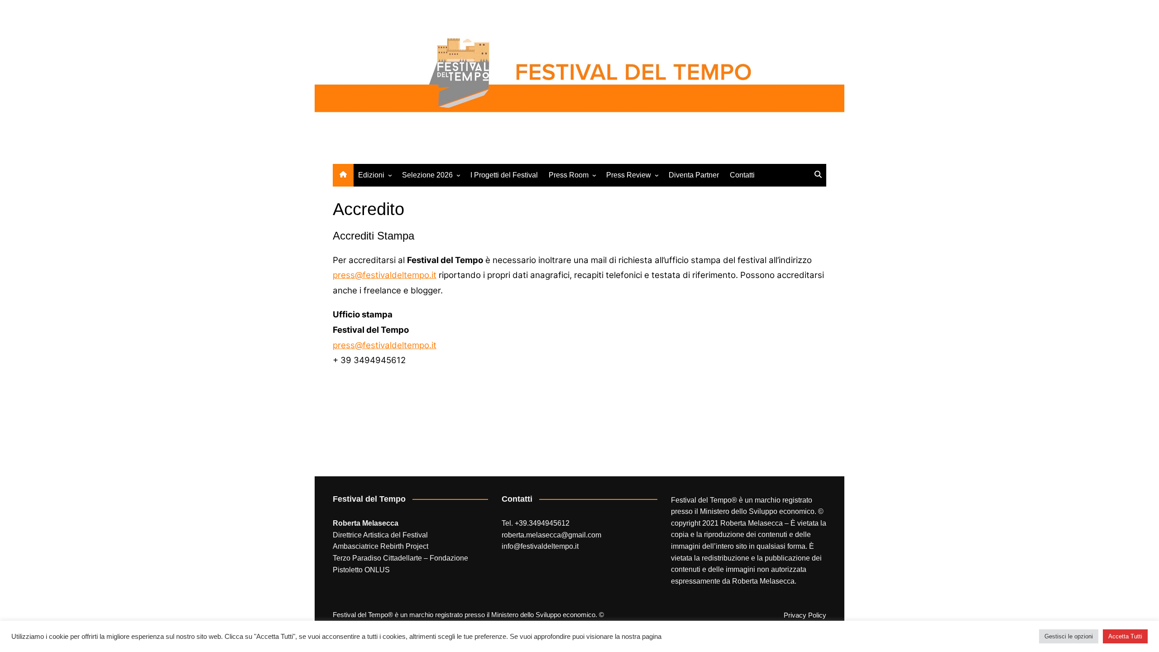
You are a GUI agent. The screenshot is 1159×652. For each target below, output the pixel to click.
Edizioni (371, 175)
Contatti (742, 175)
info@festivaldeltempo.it (540, 546)
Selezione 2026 (427, 175)
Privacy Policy (805, 615)
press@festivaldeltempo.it (384, 275)
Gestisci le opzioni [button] (1068, 636)
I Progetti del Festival (504, 175)
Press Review (628, 175)
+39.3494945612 (542, 523)
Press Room (569, 175)
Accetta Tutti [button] (1125, 636)
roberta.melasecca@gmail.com (551, 535)
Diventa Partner (694, 175)
